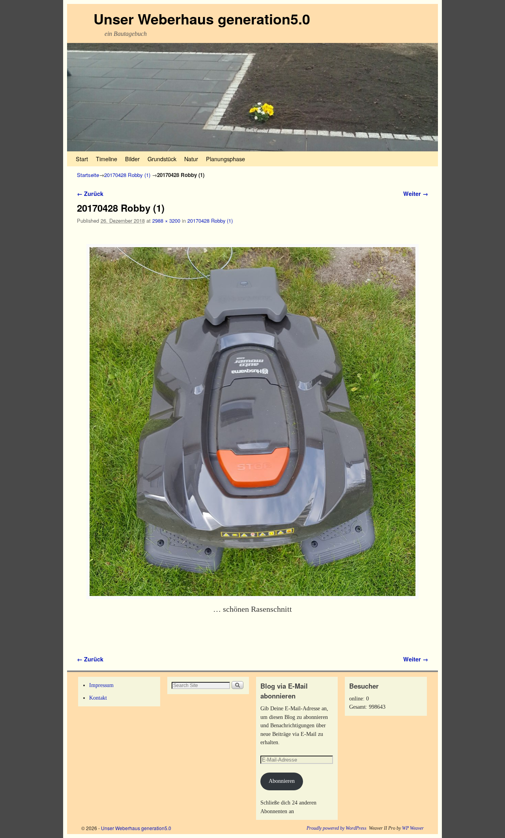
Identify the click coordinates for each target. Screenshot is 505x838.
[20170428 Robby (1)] (252, 421)
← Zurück (90, 193)
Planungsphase (225, 159)
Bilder (132, 159)
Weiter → (415, 193)
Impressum (101, 685)
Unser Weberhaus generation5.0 (202, 18)
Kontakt (98, 698)
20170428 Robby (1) (127, 175)
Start (82, 159)
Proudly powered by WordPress (337, 828)
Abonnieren (282, 781)
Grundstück (162, 159)
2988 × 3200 (166, 220)
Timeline (106, 159)
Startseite (88, 175)
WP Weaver (413, 828)
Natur (191, 159)
